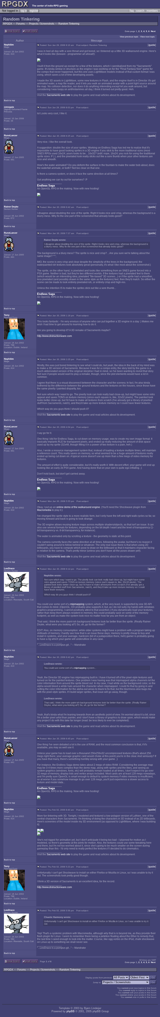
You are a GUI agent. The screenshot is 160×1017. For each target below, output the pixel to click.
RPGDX (7, 23)
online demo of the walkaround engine (78, 507)
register (33, 10)
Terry (6, 315)
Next (153, 31)
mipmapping (77, 604)
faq (132, 10)
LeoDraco (9, 568)
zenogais (9, 107)
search (140, 10)
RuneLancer (10, 135)
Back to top (9, 100)
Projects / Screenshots (42, 23)
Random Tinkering (68, 23)
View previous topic (129, 37)
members (152, 10)
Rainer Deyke (11, 206)
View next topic (147, 37)
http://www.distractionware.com (54, 336)
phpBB (70, 1011)
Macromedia (44, 510)
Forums (20, 23)
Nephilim (9, 44)
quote (152, 45)
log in (23, 10)
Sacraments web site (58, 95)
